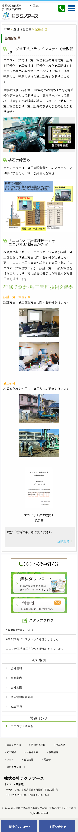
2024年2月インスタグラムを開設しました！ (33, 639)
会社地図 (16, 687)
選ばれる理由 (38, 744)
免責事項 (16, 706)
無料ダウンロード (16, 767)
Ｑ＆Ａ (10, 759)
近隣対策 (63, 541)
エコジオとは (14, 744)
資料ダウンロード (19, 826)
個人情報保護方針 (22, 697)
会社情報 (16, 668)
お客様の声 (32, 752)
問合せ (47, 759)
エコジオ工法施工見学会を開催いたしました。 (35, 648)
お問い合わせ (58, 826)
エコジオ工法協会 (22, 726)
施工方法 (60, 744)
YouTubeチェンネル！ (20, 629)
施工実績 (11, 752)
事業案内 (16, 677)
